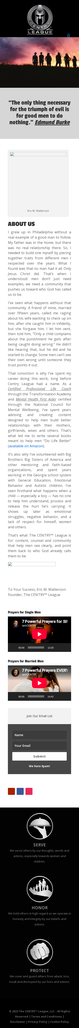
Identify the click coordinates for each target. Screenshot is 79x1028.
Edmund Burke (52, 122)
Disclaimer (17, 1022)
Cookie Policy (59, 1022)
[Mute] (58, 647)
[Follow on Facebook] (20, 791)
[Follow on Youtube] (11, 791)
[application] (39, 634)
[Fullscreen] (65, 647)
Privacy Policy (37, 1022)
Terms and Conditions (46, 1016)
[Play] (13, 647)
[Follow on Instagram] (28, 791)
